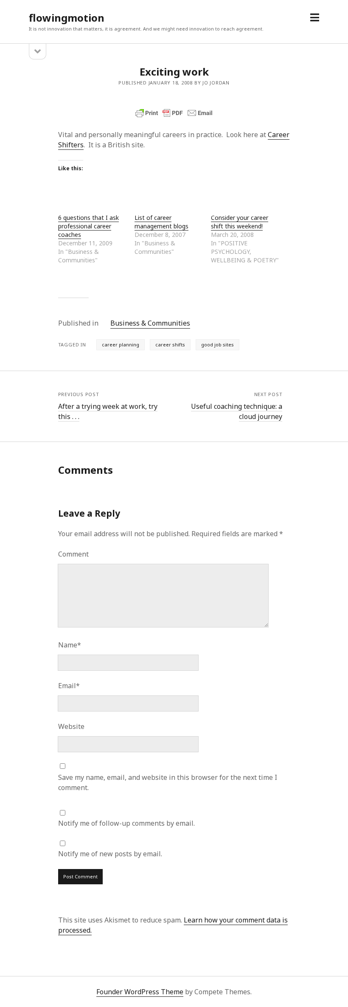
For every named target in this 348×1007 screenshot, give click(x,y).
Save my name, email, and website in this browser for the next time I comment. (167, 782)
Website (71, 726)
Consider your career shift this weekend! (239, 222)
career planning (120, 344)
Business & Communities (150, 323)
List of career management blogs (161, 222)
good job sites (217, 344)
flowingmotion (66, 18)
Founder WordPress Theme (139, 991)
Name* (69, 645)
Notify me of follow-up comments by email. (126, 823)
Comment (73, 554)
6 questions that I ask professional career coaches (88, 226)
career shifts (170, 344)
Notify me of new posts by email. (110, 853)
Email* (69, 685)
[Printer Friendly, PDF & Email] (174, 113)
